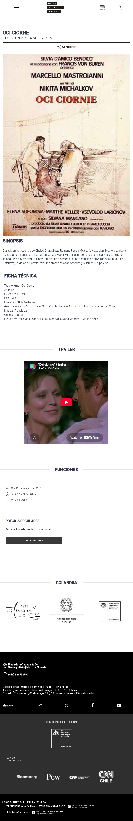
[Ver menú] (16, 7)
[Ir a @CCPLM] (40, 705)
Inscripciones (34, 540)
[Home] (55, 7)
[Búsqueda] (120, 7)
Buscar (126, 15)
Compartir (69, 46)
